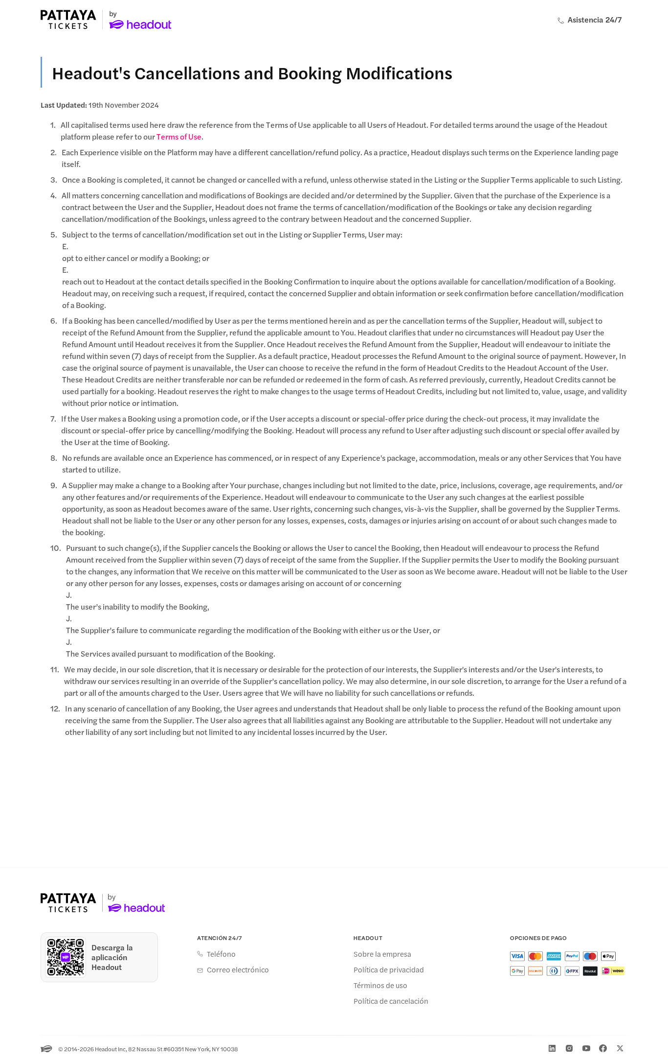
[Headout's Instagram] (569, 1048)
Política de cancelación (391, 1001)
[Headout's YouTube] (586, 1048)
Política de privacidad (389, 969)
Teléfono (221, 954)
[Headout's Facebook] (603, 1048)
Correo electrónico (238, 969)
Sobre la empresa (382, 954)
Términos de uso (380, 985)
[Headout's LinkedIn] (552, 1048)
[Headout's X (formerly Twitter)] (620, 1048)
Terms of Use (178, 136)
